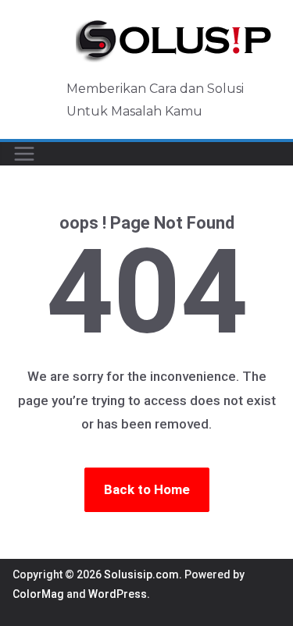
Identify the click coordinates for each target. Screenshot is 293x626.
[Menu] (24, 153)
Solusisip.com (141, 574)
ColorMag (38, 594)
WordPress (117, 594)
